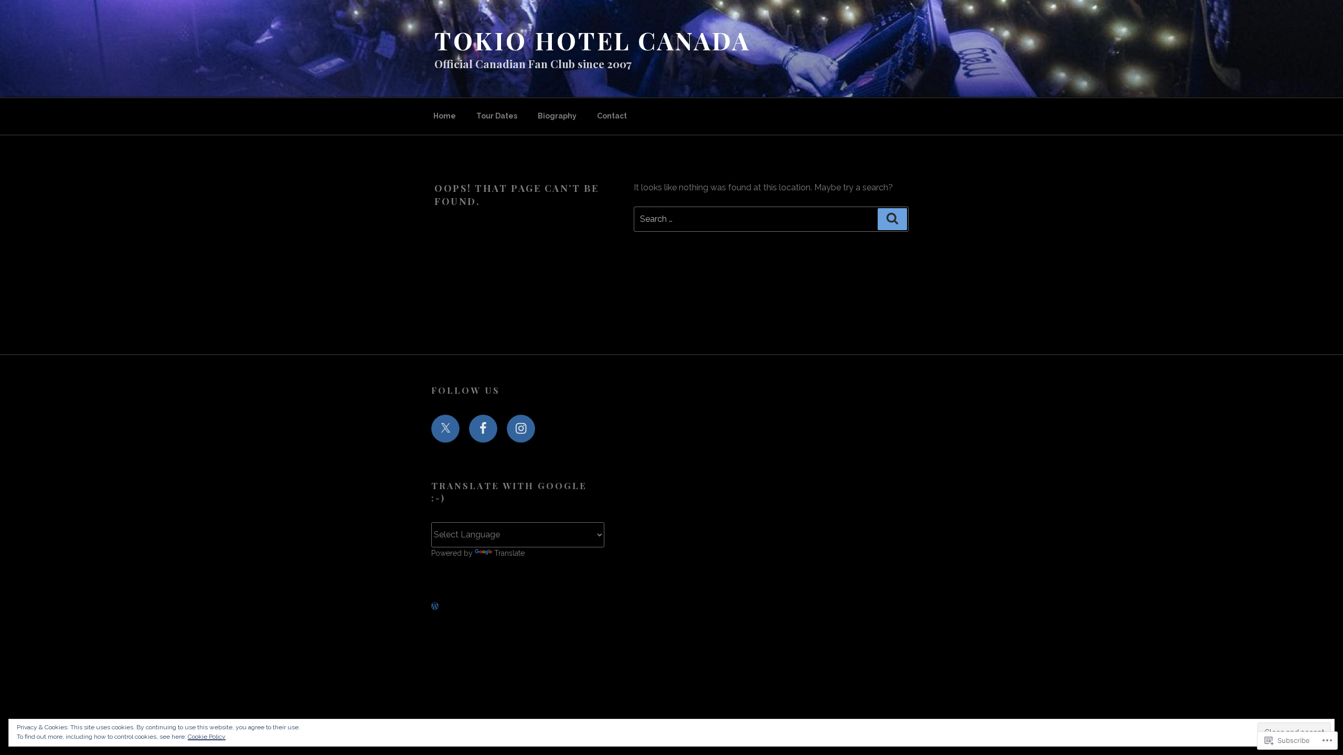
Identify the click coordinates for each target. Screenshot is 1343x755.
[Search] (892, 219)
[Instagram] (521, 429)
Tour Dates (496, 116)
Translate (509, 553)
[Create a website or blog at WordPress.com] (435, 606)
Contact (612, 116)
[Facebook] (483, 429)
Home (444, 116)
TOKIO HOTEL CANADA (592, 40)
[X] (445, 429)
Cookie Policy (207, 736)
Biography (557, 116)
